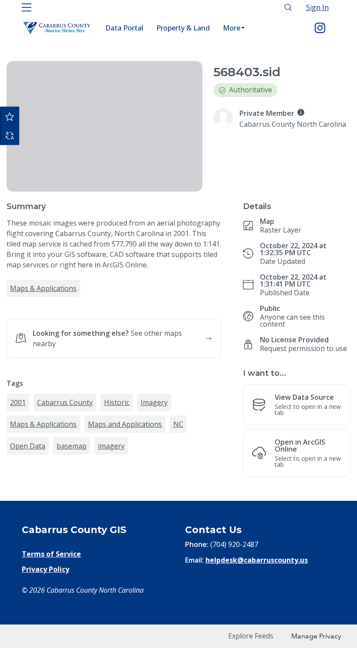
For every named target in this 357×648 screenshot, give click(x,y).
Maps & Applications (43, 288)
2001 (18, 473)
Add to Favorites (9, 116)
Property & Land (183, 28)
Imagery (154, 473)
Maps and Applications (125, 495)
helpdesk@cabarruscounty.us (256, 613)
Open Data (27, 516)
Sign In (317, 7)
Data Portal (124, 28)
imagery (111, 516)
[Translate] (9, 135)
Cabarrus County (65, 473)
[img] (300, 112)
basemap (72, 516)
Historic (116, 473)
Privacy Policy (45, 622)
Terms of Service (51, 607)
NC (178, 495)
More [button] (231, 28)
